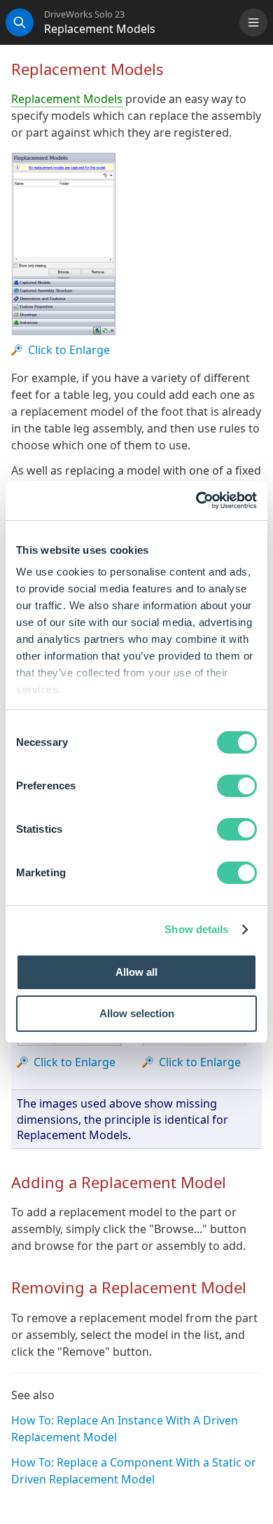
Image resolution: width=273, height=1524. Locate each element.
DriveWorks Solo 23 (84, 14)
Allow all (136, 972)
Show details (196, 929)
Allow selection (136, 1013)
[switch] (237, 786)
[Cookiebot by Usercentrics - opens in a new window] (196, 500)
